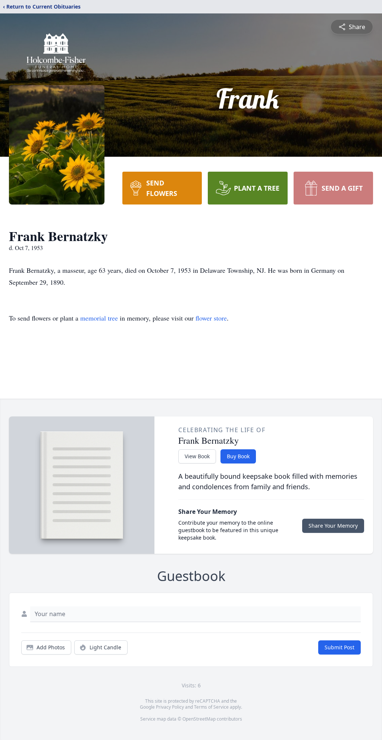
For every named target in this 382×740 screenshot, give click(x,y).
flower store (211, 317)
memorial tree (99, 317)
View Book (197, 456)
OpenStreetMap (199, 719)
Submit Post (339, 647)
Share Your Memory (333, 525)
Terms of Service (211, 707)
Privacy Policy (170, 707)
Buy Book (238, 456)
